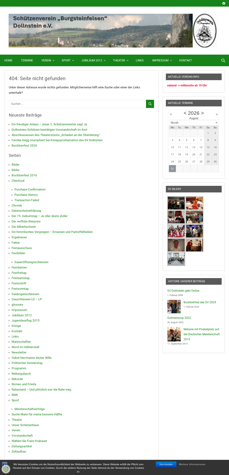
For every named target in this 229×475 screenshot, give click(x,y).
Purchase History (26, 195)
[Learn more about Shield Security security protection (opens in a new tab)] (6, 469)
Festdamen (19, 267)
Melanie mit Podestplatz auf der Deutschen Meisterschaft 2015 (202, 334)
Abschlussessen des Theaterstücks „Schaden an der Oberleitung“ (56, 135)
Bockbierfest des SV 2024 (200, 302)
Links (140, 60)
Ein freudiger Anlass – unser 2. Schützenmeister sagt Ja (49, 124)
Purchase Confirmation (29, 189)
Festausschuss (22, 248)
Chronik (17, 205)
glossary (17, 304)
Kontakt (185, 60)
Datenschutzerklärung (26, 210)
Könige (16, 326)
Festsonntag (20, 288)
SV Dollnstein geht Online (183, 290)
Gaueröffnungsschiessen (31, 262)
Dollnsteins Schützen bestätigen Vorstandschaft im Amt (49, 129)
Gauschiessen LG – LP (27, 299)
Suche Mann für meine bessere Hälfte (37, 414)
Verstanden (166, 464)
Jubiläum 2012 (91, 60)
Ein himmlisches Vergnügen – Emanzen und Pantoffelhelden (52, 232)
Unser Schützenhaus (25, 425)
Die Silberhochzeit (24, 226)
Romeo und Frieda (24, 384)
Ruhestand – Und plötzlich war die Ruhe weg (41, 389)
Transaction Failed (26, 200)
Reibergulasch (21, 373)
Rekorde (17, 379)
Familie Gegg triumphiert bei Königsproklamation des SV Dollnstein (57, 140)
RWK (15, 395)
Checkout (18, 180)
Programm (19, 368)
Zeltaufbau (19, 451)
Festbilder (18, 253)
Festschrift (19, 283)
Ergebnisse (19, 237)
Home (8, 60)
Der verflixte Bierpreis (26, 221)
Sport (66, 60)
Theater (119, 60)
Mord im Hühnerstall (25, 347)
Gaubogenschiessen (25, 294)
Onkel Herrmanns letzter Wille (32, 358)
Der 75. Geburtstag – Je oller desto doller (40, 216)
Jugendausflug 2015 (26, 320)
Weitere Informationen (192, 464)
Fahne (16, 242)
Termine (27, 60)
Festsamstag (21, 278)
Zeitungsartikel (22, 446)
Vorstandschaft (22, 435)
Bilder (16, 164)
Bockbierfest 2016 (24, 175)
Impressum (160, 60)
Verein (46, 60)
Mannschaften (21, 341)
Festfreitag (19, 273)
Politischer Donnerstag (27, 363)
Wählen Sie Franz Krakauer (29, 441)
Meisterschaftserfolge (29, 409)
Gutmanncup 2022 (179, 318)
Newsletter (19, 352)
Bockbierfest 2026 (24, 145)
